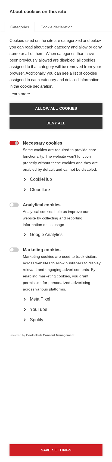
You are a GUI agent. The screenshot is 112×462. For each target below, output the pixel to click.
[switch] (11, 143)
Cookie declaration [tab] (57, 27)
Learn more (20, 93)
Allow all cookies (56, 108)
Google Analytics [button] (46, 234)
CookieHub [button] (41, 179)
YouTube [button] (38, 309)
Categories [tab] (19, 27)
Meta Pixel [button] (40, 299)
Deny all (56, 123)
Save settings (56, 450)
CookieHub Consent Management (50, 335)
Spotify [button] (36, 319)
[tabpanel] (56, 196)
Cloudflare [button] (40, 189)
